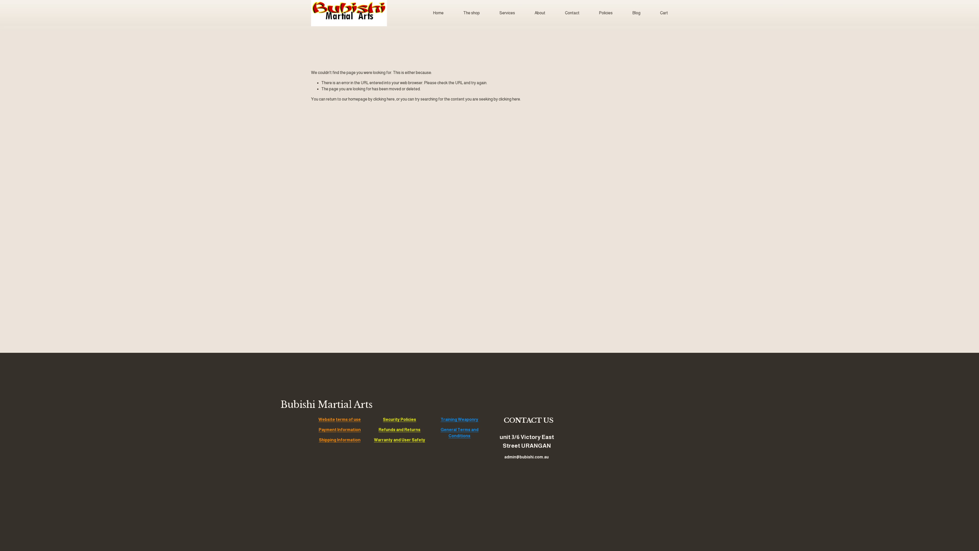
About (540, 13)
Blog (636, 13)
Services (507, 13)
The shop (471, 13)
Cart (664, 13)
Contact (572, 13)
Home (438, 13)
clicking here (384, 99)
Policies (606, 13)
